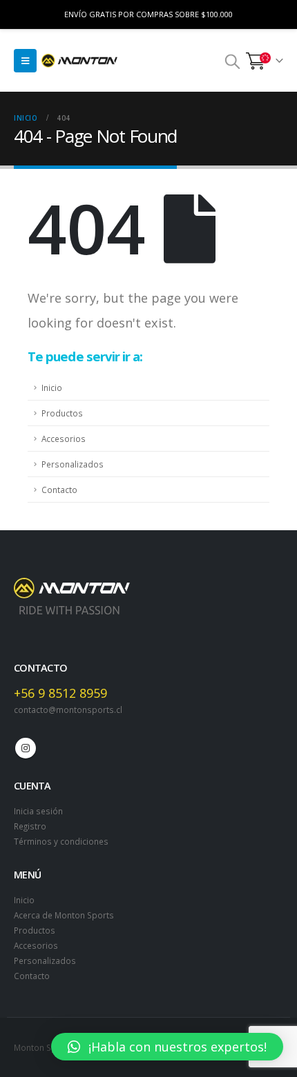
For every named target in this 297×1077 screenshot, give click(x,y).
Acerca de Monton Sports (64, 914)
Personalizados (72, 464)
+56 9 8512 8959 (60, 693)
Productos (62, 413)
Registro (30, 826)
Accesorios (63, 438)
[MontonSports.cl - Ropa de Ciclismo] (79, 61)
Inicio (51, 387)
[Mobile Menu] (25, 60)
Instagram (25, 748)
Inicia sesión (38, 810)
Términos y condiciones (61, 841)
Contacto (59, 489)
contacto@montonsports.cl (68, 709)
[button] (167, 1046)
